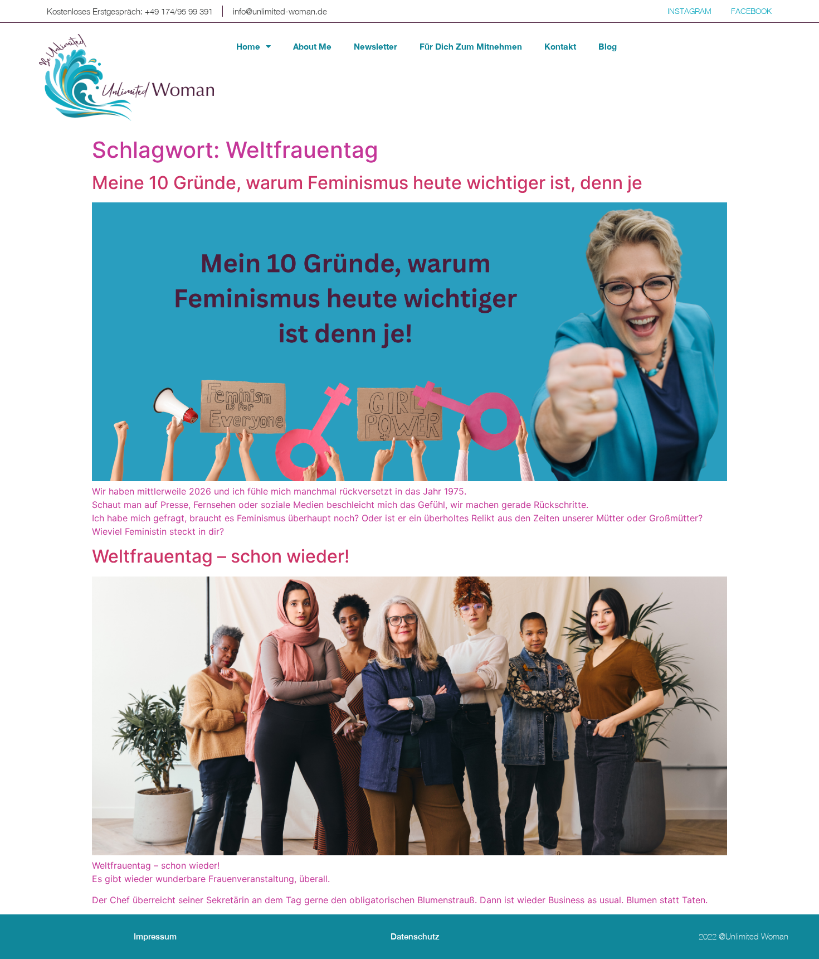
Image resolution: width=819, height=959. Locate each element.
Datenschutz (415, 936)
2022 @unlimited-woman (743, 936)
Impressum (155, 936)
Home (248, 46)
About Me (312, 46)
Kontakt (560, 46)
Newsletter (375, 46)
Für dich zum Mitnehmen (471, 46)
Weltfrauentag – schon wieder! (220, 556)
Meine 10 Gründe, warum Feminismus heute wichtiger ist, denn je (367, 182)
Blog (607, 46)
